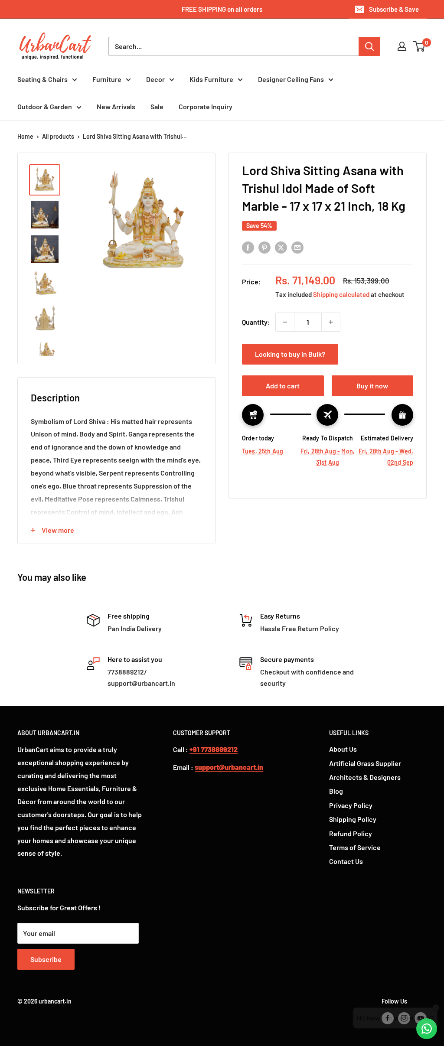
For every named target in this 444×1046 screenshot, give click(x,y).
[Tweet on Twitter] (281, 247)
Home (25, 136)
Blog (336, 791)
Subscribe (46, 959)
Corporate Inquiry (205, 106)
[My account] (402, 46)
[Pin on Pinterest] (264, 247)
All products (58, 136)
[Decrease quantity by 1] (285, 322)
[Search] (369, 46)
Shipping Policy (352, 819)
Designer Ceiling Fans (291, 79)
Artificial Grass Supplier (365, 763)
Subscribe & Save (394, 9)
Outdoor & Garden (44, 106)
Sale (156, 106)
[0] (419, 46)
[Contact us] (426, 1028)
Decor (155, 79)
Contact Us (346, 861)
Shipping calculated (341, 294)
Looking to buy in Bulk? (290, 354)
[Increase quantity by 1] (331, 322)
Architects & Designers (365, 777)
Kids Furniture (211, 79)
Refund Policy (350, 833)
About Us (343, 749)
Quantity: (256, 322)
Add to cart (283, 385)
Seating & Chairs (42, 79)
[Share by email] (297, 247)
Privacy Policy (350, 805)
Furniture (106, 79)
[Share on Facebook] (248, 247)
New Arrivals (116, 106)
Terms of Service (355, 847)
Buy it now (372, 385)
